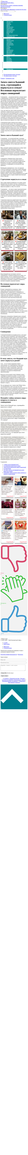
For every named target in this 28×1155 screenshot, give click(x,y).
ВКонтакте (6, 13)
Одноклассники (8, 15)
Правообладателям (14, 678)
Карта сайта (7, 644)
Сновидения (7, 468)
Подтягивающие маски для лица (12, 74)
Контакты (20, 654)
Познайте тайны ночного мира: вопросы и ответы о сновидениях (15, 473)
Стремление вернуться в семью (12, 466)
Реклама (22, 678)
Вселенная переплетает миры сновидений (15, 467)
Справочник (22, 681)
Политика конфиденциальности (9, 654)
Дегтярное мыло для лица (10, 75)
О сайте (6, 642)
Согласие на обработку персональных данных (13, 679)
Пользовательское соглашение (10, 681)
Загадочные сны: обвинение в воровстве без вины (13, 9)
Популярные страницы (14, 682)
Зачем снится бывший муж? (11, 464)
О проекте (6, 678)
